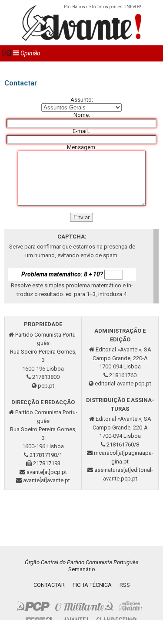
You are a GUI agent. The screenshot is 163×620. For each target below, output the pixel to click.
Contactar (49, 585)
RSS (125, 585)
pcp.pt (46, 385)
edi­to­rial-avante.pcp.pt (123, 383)
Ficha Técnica (92, 585)
